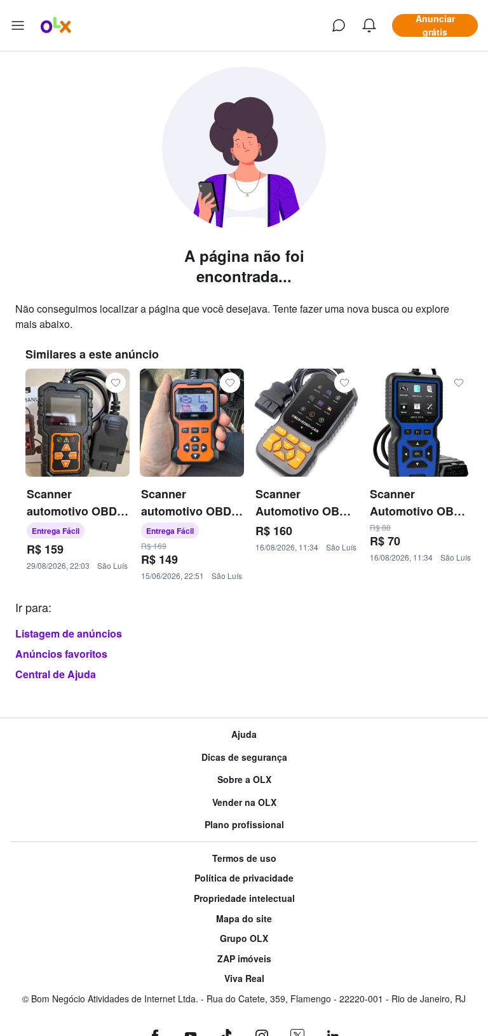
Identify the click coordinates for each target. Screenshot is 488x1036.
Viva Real (244, 978)
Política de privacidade (244, 878)
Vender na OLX (244, 802)
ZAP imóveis (244, 959)
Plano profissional (244, 825)
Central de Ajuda (55, 674)
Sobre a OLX (244, 780)
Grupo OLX (244, 938)
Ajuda (244, 734)
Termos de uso (244, 858)
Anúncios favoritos (61, 653)
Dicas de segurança (244, 757)
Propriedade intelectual (244, 898)
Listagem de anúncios (68, 633)
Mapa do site (244, 919)
